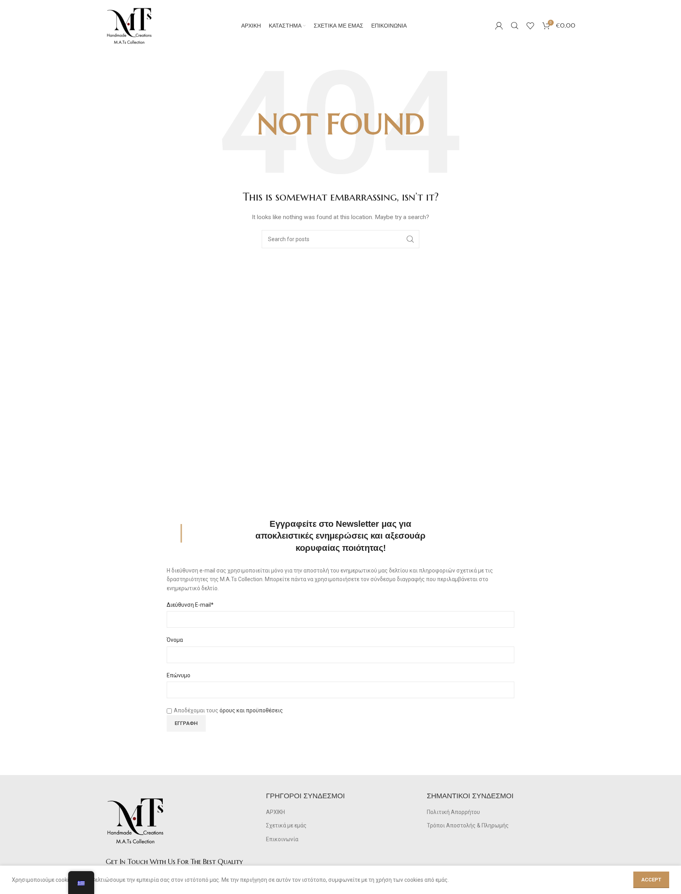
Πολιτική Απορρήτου (453, 812)
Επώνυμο (178, 675)
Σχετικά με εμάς (286, 825)
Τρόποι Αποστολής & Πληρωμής (468, 825)
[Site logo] (129, 25)
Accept (651, 880)
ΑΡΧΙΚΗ (275, 812)
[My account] (499, 25)
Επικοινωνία (282, 839)
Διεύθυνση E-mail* (190, 605)
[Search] (515, 25)
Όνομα (175, 640)
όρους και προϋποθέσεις (251, 710)
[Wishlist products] (530, 25)
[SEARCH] (410, 239)
